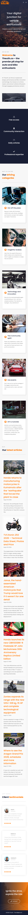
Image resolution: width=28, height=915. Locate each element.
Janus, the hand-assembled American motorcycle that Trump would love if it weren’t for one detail (13, 590)
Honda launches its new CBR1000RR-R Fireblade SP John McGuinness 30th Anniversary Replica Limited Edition (14, 649)
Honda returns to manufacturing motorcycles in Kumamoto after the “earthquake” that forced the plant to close (13, 487)
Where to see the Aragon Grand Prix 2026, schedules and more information (13, 757)
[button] (23, 2)
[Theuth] (5, 2)
